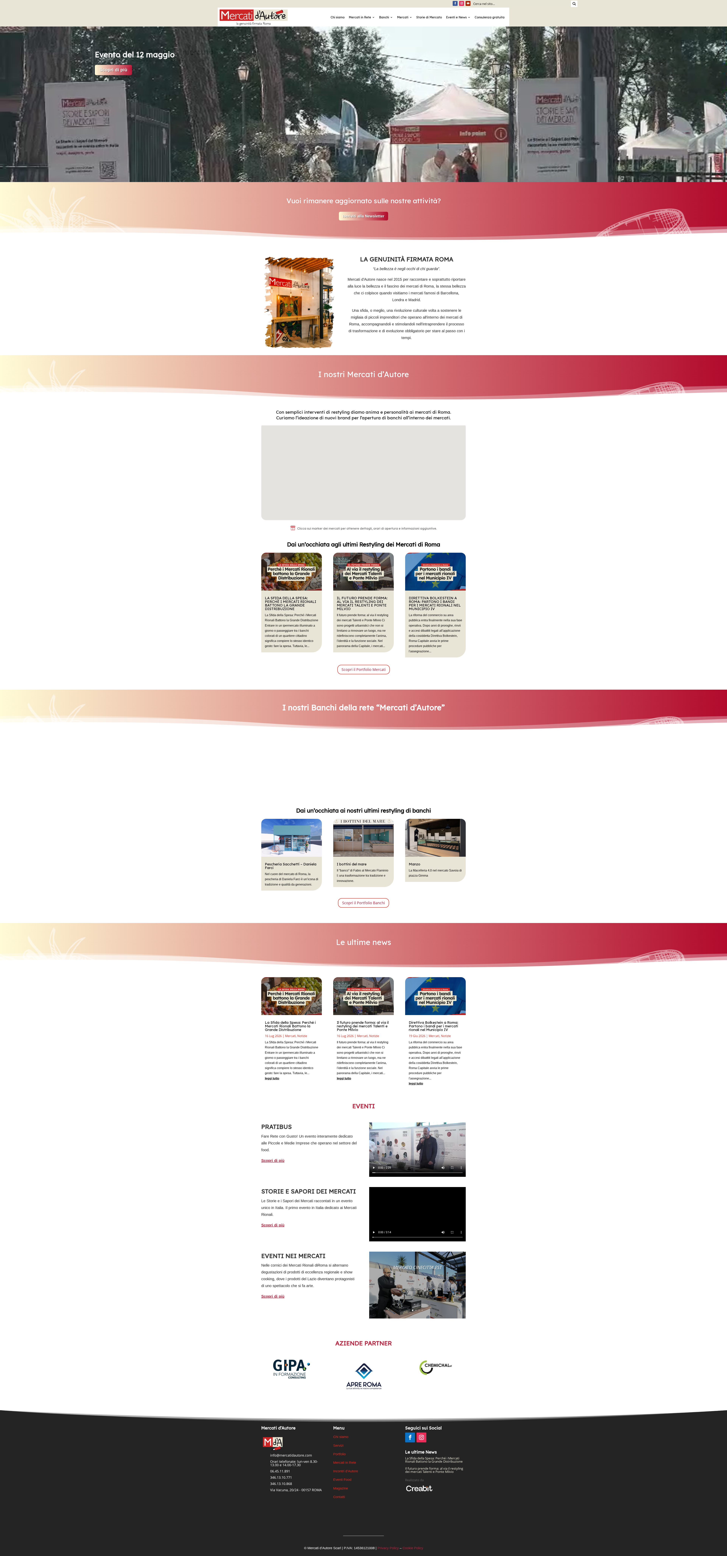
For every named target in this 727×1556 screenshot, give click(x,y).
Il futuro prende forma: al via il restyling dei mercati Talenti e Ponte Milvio (362, 603)
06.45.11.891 (280, 1471)
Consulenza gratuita (490, 17)
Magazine (340, 1488)
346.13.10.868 (281, 1483)
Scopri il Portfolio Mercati (364, 669)
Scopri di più (282, 794)
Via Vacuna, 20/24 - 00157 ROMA (296, 1490)
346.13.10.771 (281, 1477)
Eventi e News (456, 17)
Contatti (339, 1497)
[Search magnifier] (574, 4)
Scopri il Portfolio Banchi (363, 902)
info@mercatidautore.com (291, 1455)
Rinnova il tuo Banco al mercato (154, 52)
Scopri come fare (117, 72)
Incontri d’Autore (345, 1471)
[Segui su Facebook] (455, 3)
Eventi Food (342, 1480)
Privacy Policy (388, 1548)
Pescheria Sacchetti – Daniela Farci (290, 866)
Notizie (302, 1036)
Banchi (384, 17)
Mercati (402, 17)
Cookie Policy (413, 1548)
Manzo (414, 864)
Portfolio (339, 1454)
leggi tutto (272, 1078)
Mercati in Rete (360, 17)
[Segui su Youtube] (468, 3)
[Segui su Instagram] (461, 3)
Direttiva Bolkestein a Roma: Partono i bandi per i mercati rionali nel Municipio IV (435, 603)
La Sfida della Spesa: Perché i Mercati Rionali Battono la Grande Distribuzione (290, 603)
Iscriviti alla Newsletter (363, 216)
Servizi (338, 1445)
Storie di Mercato (429, 17)
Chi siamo (338, 17)
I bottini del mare (352, 864)
